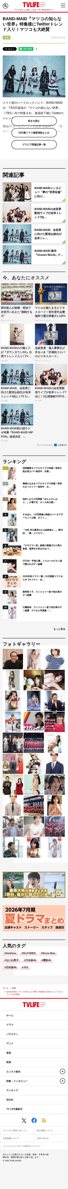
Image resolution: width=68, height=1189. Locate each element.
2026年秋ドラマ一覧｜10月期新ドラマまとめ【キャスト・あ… (43, 578)
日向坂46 (11, 967)
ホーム (5, 988)
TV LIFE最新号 (14, 1109)
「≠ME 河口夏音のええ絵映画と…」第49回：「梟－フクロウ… (43, 531)
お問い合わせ (43, 1138)
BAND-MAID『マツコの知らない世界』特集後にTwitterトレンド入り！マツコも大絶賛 (35, 993)
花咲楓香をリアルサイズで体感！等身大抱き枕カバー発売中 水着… (42, 470)
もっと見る (59, 629)
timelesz (11, 953)
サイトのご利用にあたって (15, 1130)
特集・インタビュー (17, 1081)
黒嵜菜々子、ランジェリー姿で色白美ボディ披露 (42, 593)
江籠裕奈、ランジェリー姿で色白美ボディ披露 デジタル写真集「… (42, 609)
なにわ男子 (12, 960)
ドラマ (9, 1024)
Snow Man (48, 953)
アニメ (9, 1043)
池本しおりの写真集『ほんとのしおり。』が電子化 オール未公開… (40, 501)
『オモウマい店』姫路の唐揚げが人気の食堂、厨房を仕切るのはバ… (42, 547)
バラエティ (12, 1034)
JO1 (25, 967)
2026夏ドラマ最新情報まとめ (34, 132)
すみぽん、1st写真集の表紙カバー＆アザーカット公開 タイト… (43, 516)
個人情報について (45, 1130)
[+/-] (62, 1071)
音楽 (14, 988)
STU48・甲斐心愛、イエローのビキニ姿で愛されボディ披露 (42, 562)
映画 (8, 1062)
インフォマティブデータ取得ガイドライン (22, 1146)
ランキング (12, 1090)
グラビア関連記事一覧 (34, 144)
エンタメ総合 (13, 1071)
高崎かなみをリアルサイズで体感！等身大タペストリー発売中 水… (42, 485)
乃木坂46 (31, 960)
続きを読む (34, 121)
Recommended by (45, 445)
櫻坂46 (47, 960)
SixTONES (29, 953)
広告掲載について (11, 1138)
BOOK (9, 1099)
